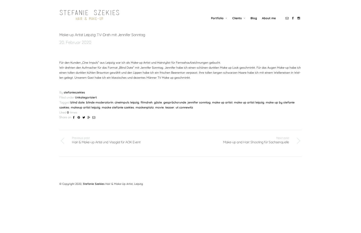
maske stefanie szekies (118, 107)
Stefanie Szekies (93, 183)
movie (159, 107)
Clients (237, 18)
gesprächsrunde (174, 102)
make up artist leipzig (249, 102)
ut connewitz (184, 107)
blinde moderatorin (99, 102)
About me (269, 18)
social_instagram (299, 18)
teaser (169, 107)
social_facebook (293, 18)
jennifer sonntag (199, 102)
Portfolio (217, 18)
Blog (253, 18)
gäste (158, 102)
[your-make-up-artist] (89, 15)
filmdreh (147, 102)
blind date (77, 102)
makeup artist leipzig (85, 107)
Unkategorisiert (86, 97)
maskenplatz (145, 107)
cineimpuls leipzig (127, 102)
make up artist (222, 102)
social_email (287, 18)
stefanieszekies (74, 92)
